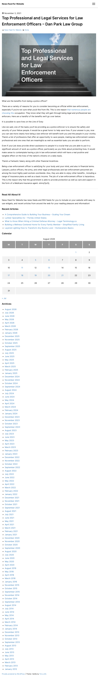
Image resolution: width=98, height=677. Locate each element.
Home (27, 30)
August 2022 (10, 471)
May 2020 (9, 561)
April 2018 (9, 575)
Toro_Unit (42, 674)
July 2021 (9, 514)
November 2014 (12, 595)
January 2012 (11, 669)
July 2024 (9, 393)
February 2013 (11, 666)
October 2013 (11, 639)
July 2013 (9, 649)
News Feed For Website (13, 4)
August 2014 (10, 605)
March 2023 (10, 447)
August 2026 (10, 309)
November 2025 (12, 339)
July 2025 (9, 353)
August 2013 (10, 645)
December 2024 (12, 376)
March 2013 (10, 662)
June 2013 (9, 652)
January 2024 (11, 413)
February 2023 (11, 450)
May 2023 (9, 440)
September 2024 (12, 386)
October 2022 (11, 464)
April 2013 (9, 659)
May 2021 (9, 521)
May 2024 (9, 400)
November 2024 (12, 380)
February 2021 (11, 531)
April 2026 (9, 323)
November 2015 (12, 585)
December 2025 (12, 336)
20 (49, 275)
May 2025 (9, 360)
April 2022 (9, 484)
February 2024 (11, 410)
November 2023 (12, 420)
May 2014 (9, 615)
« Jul (4, 298)
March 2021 (10, 528)
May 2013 (9, 655)
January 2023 (11, 454)
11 (22, 267)
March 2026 (10, 326)
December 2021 (12, 497)
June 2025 (9, 356)
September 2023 (12, 427)
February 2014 (11, 625)
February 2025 (11, 370)
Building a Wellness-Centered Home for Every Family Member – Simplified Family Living (44, 224)
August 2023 (10, 430)
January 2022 (11, 494)
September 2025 (12, 346)
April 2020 (9, 565)
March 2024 (10, 407)
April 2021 (9, 524)
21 (62, 275)
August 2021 (10, 511)
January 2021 (11, 534)
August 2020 (10, 551)
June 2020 (9, 558)
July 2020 (9, 555)
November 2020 (12, 541)
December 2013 (12, 632)
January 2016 (11, 581)
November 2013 (12, 635)
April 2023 (9, 444)
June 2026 (9, 316)
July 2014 (9, 608)
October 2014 (11, 598)
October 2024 (11, 383)
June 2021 (9, 518)
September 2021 (12, 507)
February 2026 (11, 329)
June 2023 (9, 437)
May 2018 (9, 571)
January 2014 (11, 629)
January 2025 (11, 373)
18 (22, 275)
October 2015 (11, 588)
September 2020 (12, 548)
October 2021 (11, 504)
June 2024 (9, 397)
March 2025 (10, 366)
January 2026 (11, 333)
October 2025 (11, 343)
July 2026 (9, 312)
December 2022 (12, 457)
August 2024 (10, 390)
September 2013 (12, 642)
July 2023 (9, 434)
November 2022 (12, 460)
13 (49, 267)
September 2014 (12, 602)
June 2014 (9, 612)
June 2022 (9, 477)
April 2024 (9, 403)
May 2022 (9, 481)
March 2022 (10, 487)
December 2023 (12, 417)
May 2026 (9, 319)
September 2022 (12, 467)
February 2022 (11, 491)
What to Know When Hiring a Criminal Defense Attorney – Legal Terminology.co (41, 221)
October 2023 (11, 423)
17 (9, 275)
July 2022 (9, 474)
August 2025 (10, 349)
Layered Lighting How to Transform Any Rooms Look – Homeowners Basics (39, 228)
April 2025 (9, 363)
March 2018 (10, 578)
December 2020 (12, 538)
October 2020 (11, 544)
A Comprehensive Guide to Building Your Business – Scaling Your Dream (37, 214)
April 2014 (9, 618)
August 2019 (10, 568)
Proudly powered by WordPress (13, 674)
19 (36, 275)
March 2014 (10, 622)
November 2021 (12, 501)
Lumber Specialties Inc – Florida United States (25, 218)
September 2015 (12, 592)
